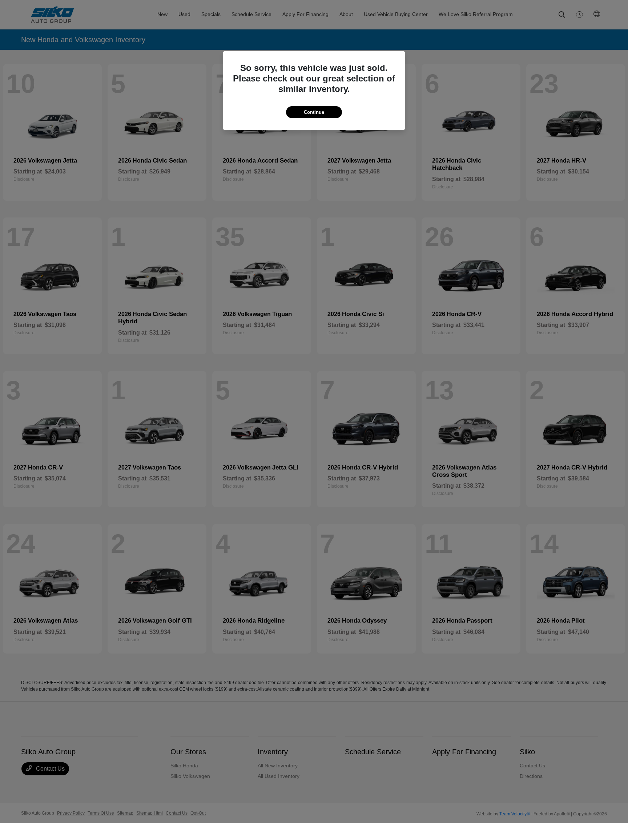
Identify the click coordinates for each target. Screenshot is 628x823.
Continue (314, 112)
